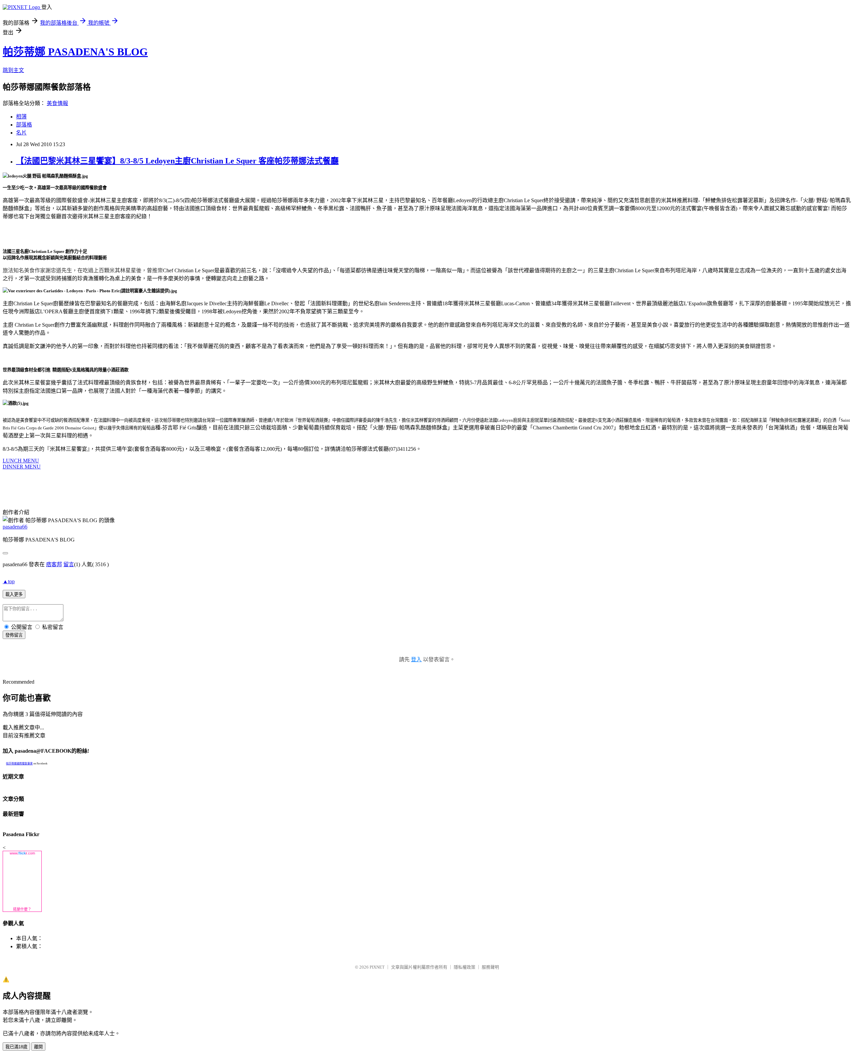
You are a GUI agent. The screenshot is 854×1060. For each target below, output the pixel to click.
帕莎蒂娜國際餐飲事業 (19, 763)
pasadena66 (15, 526)
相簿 (21, 116)
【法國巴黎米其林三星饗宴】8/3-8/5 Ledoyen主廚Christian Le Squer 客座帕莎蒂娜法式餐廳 (177, 160)
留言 (68, 564)
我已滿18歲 (16, 1046)
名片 (21, 132)
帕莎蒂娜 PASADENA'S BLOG (75, 52)
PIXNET (377, 967)
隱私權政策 (464, 967)
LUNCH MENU (21, 460)
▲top (9, 581)
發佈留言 (14, 635)
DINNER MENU (22, 466)
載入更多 (14, 594)
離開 (38, 1046)
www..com (22, 853)
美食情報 (57, 103)
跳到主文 (13, 70)
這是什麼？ (22, 909)
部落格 (24, 124)
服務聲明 (490, 967)
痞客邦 (54, 564)
